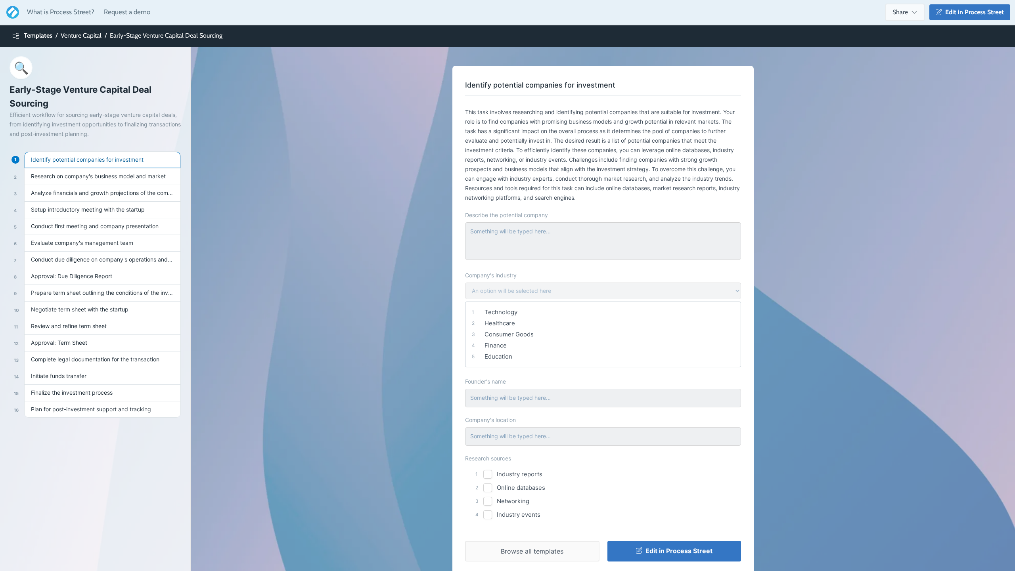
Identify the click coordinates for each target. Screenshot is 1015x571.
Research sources (488, 458)
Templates (38, 35)
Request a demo (127, 12)
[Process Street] (11, 12)
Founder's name (485, 381)
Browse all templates (532, 551)
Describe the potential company (506, 215)
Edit (973, 12)
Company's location (490, 419)
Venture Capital (81, 35)
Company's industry (491, 275)
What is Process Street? (60, 12)
